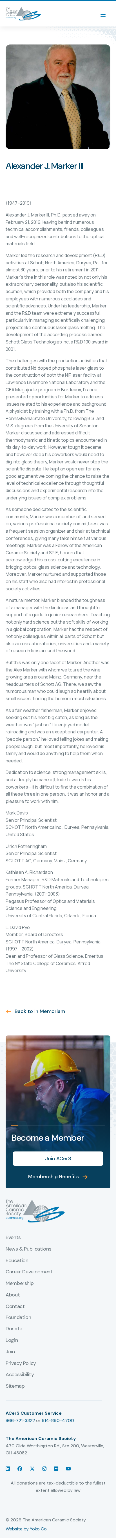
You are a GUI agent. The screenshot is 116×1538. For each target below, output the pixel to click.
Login (12, 1340)
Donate (14, 1329)
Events (13, 1237)
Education (17, 1261)
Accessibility (20, 1375)
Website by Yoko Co (26, 1529)
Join (10, 1352)
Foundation (18, 1317)
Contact (15, 1306)
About (13, 1295)
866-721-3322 (20, 1420)
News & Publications (28, 1249)
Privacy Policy (21, 1363)
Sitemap (15, 1386)
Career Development (29, 1272)
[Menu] (106, 14)
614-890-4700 (58, 1420)
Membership (20, 1283)
